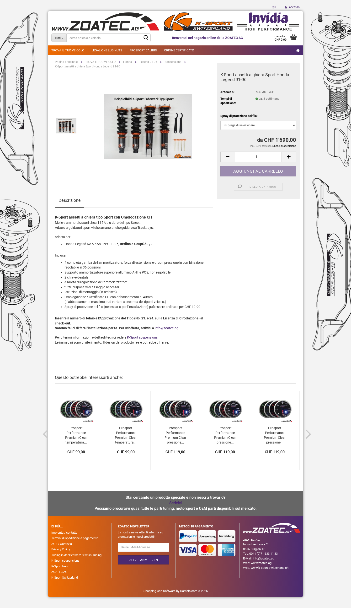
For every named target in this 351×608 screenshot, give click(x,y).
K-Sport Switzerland (64, 577)
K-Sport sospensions (142, 337)
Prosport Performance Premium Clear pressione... (175, 433)
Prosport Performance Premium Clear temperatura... (76, 433)
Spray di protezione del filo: (239, 116)
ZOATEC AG (59, 572)
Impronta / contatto (64, 532)
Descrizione (69, 200)
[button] (274, 7)
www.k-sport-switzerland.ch (269, 568)
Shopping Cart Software (160, 591)
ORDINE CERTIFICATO (179, 50)
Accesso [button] (293, 7)
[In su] (338, 601)
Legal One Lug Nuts (106, 50)
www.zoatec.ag (261, 563)
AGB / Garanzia (61, 544)
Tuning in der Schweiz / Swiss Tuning (76, 555)
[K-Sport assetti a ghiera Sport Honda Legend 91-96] (148, 126)
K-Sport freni (59, 566)
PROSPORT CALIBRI (143, 50)
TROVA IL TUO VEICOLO (67, 50)
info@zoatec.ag (166, 328)
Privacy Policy (60, 549)
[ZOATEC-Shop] (175, 21)
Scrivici (175, 503)
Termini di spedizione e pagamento (74, 538)
